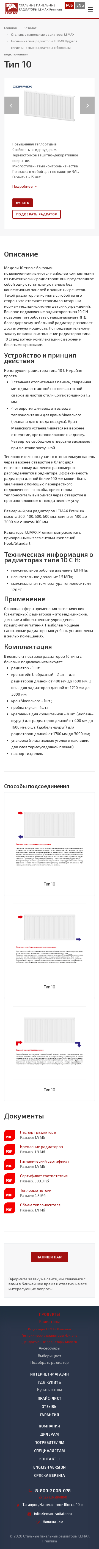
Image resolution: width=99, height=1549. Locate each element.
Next (90, 99)
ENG (80, 5)
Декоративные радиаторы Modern (49, 1341)
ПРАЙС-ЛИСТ (50, 1398)
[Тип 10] (49, 105)
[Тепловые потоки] (9, 1193)
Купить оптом (49, 1389)
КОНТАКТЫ (49, 1459)
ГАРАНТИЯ (49, 1415)
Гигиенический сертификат (44, 1161)
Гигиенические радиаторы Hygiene (49, 1335)
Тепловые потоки (35, 1190)
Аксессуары (49, 1348)
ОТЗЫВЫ (49, 1406)
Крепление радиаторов (41, 1146)
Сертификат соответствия (44, 1175)
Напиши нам (49, 1257)
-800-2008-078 (53, 1490)
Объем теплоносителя (40, 1204)
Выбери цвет (49, 1355)
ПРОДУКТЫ (49, 1314)
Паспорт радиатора (38, 1132)
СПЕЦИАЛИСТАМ (49, 1451)
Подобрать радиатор (36, 214)
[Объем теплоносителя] (9, 1207)
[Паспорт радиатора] (9, 1135)
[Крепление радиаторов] (9, 1149)
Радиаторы (49, 1321)
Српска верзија (49, 1475)
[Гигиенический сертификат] (9, 1164)
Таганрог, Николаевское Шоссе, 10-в (53, 1504)
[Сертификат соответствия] (9, 1178)
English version (49, 1467)
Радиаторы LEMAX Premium (49, 1329)
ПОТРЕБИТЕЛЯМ (49, 1442)
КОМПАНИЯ (49, 1426)
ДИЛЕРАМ (49, 1434)
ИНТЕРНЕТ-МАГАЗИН (49, 1374)
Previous (11, 99)
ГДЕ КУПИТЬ (49, 1382)
